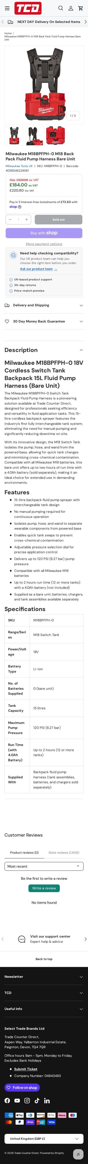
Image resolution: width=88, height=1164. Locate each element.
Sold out (59, 220)
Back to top (44, 959)
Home (8, 33)
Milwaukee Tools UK (19, 166)
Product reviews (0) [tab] (24, 853)
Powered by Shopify (52, 1153)
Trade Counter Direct (26, 1153)
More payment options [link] (44, 244)
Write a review (44, 888)
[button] (81, 8)
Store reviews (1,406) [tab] (64, 853)
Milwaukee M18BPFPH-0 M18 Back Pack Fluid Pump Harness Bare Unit (43, 38)
